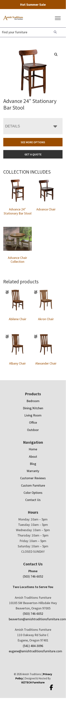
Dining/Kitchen (33, 408)
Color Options (33, 492)
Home (33, 449)
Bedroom (33, 401)
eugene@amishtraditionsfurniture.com (35, 651)
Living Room (33, 415)
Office (33, 422)
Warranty (33, 471)
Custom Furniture (33, 485)
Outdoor (33, 430)
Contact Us (33, 500)
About (33, 456)
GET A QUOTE (33, 154)
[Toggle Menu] (58, 18)
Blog (33, 464)
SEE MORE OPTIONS (33, 142)
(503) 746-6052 (33, 576)
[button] (56, 54)
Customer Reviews (33, 478)
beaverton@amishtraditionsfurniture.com (37, 619)
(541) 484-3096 (33, 646)
